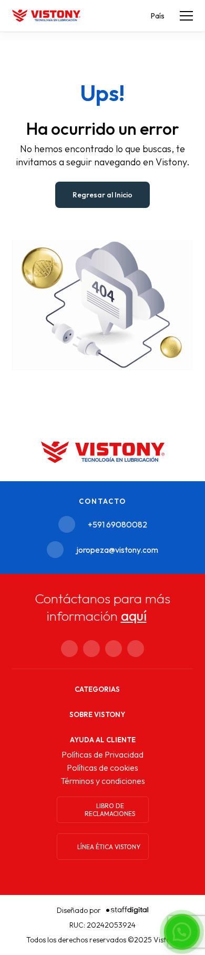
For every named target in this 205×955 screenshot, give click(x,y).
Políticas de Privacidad (103, 754)
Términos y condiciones (102, 780)
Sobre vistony (97, 714)
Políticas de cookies (102, 767)
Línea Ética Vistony (108, 847)
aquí (134, 615)
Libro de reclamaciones (110, 810)
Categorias (97, 689)
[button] (182, 932)
